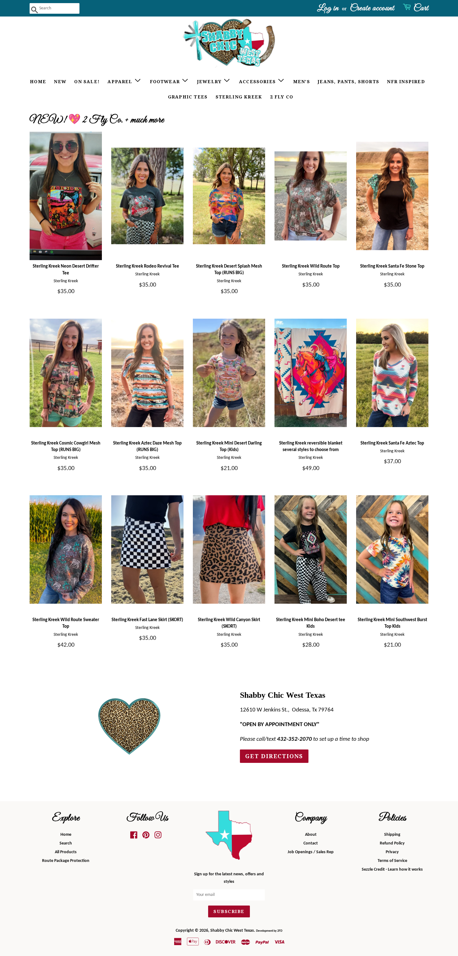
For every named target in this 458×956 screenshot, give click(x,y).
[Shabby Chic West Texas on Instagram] (158, 837)
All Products (66, 852)
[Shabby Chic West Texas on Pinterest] (146, 837)
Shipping (392, 834)
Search (66, 843)
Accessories (258, 81)
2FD (279, 931)
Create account (372, 8)
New (60, 81)
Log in (328, 8)
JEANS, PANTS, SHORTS (348, 81)
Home (38, 81)
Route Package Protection (65, 860)
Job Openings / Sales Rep (311, 852)
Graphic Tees (188, 96)
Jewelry (210, 81)
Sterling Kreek (239, 96)
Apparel (120, 81)
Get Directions (274, 756)
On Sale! (87, 81)
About (311, 834)
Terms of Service (392, 860)
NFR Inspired (406, 81)
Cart (420, 8)
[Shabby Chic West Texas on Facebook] (134, 837)
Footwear (166, 81)
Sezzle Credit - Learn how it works (392, 869)
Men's (301, 81)
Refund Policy (392, 843)
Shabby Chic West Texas (232, 930)
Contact (310, 843)
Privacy (392, 852)
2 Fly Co (281, 96)
